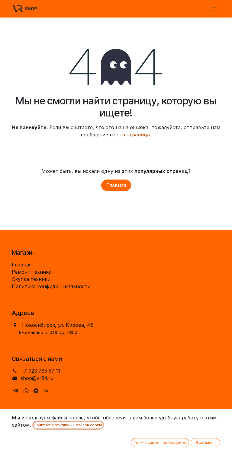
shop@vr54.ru (37, 378)
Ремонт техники (32, 272)
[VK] (46, 391)
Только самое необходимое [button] (160, 442)
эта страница (133, 135)
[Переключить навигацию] (214, 8)
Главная (116, 185)
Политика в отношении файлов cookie (68, 425)
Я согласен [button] (205, 442)
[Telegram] (16, 391)
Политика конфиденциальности (51, 286)
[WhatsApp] (26, 391)
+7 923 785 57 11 (40, 371)
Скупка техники (31, 279)
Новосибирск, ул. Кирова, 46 (57, 325)
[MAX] (36, 391)
